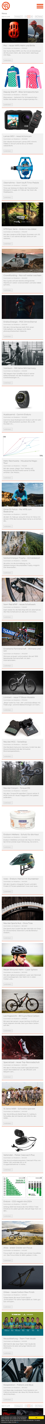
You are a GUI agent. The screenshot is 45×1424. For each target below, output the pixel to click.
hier (17, 1422)
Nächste (40, 16)
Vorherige (17, 16)
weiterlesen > (8, 60)
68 (36, 16)
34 (26, 16)
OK (36, 1417)
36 (31, 16)
